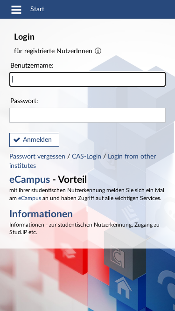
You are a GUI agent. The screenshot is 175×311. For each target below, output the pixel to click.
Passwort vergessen (38, 156)
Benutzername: (32, 65)
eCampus (29, 180)
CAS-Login (86, 156)
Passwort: (24, 101)
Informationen (41, 214)
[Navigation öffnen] (16, 11)
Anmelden (37, 140)
